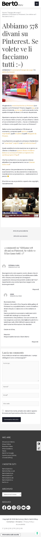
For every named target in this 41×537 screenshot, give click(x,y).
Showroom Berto (8, 442)
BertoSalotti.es (7, 473)
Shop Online (6, 444)
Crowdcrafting (7, 457)
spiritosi (24, 131)
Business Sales (7, 446)
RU (22, 528)
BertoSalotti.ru (7, 480)
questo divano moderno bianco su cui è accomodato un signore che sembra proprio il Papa (18, 153)
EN (6, 528)
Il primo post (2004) (9, 455)
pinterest (11, 72)
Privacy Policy (29, 522)
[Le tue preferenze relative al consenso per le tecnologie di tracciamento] (37, 533)
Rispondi (35, 289)
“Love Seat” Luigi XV (11, 143)
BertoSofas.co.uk (8, 471)
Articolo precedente (20, 231)
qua (33, 108)
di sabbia (18, 133)
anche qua (18, 110)
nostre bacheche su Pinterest (23, 105)
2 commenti (15, 70)
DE (10, 528)
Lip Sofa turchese (29, 143)
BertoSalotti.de (7, 478)
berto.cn (5, 482)
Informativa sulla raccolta (10, 534)
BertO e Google (8, 453)
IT (3, 528)
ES (18, 528)
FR (14, 528)
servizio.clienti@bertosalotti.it (26, 320)
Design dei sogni (27, 70)
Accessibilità (20, 524)
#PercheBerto (7, 449)
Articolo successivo (21, 236)
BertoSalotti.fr (7, 475)
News (4, 451)
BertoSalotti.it (7, 469)
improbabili (6, 133)
